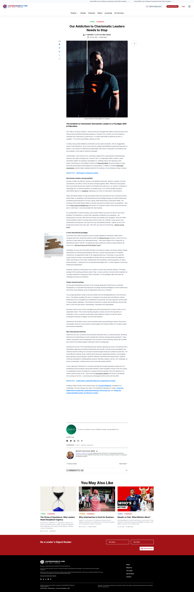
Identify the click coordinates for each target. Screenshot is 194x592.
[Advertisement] (97, 406)
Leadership (101, 21)
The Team (129, 570)
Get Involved (130, 573)
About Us (129, 567)
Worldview (90, 445)
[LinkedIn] (45, 579)
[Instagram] (50, 579)
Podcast (83, 513)
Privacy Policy (43, 588)
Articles (83, 13)
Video (120, 513)
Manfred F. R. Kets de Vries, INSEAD (99, 35)
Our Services (119, 13)
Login (183, 6)
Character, (84, 445)
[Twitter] (43, 579)
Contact (128, 577)
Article (92, 21)
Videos (99, 13)
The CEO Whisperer (104, 385)
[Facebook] (41, 579)
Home (128, 564)
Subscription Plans (172, 6)
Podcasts (91, 13)
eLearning (108, 13)
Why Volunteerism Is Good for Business (96, 517)
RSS (68, 588)
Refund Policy (51, 588)
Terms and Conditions (61, 588)
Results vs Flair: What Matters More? (134, 517)
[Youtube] (48, 579)
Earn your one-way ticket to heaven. (48, 575)
